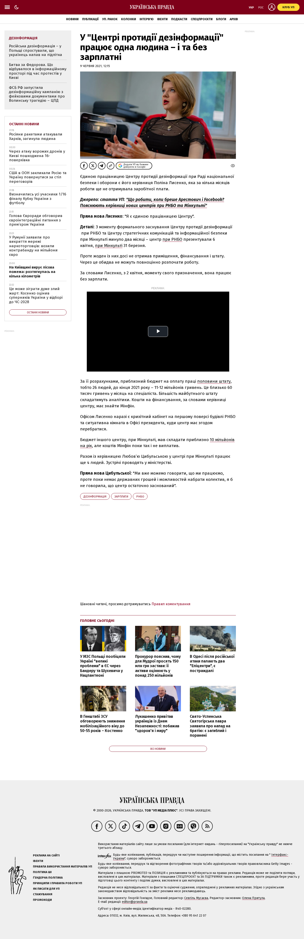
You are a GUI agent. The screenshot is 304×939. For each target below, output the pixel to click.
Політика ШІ (42, 872)
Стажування (42, 894)
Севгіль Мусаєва (196, 898)
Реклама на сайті (46, 855)
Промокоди (42, 899)
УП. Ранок (110, 19)
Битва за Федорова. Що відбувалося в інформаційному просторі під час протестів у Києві (37, 71)
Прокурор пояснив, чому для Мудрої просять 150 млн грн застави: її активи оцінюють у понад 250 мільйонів (158, 666)
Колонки (128, 19)
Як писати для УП (46, 888)
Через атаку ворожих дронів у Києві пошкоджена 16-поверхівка (37, 155)
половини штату (214, 381)
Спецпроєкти (202, 19)
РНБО (140, 496)
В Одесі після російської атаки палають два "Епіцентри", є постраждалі (212, 663)
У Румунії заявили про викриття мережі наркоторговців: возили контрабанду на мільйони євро (33, 246)
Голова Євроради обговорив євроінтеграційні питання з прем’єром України (35, 220)
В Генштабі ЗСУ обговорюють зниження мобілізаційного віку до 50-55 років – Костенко (102, 723)
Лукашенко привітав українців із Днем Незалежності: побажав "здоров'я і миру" (157, 723)
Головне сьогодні (97, 621)
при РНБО (172, 239)
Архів (234, 19)
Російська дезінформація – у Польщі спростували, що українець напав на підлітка (35, 50)
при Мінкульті (108, 245)
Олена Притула (253, 898)
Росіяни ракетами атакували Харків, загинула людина (35, 136)
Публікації (90, 19)
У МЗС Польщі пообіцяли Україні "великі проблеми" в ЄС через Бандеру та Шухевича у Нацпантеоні (103, 666)
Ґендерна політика (48, 877)
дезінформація (94, 496)
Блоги (221, 19)
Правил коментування (171, 604)
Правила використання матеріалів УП (62, 866)
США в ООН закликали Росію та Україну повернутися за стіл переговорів (38, 177)
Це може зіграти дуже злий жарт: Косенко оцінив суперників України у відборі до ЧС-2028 (36, 295)
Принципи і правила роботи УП (57, 883)
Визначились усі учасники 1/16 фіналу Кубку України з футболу (37, 198)
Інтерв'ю (147, 19)
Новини (72, 19)
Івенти (162, 19)
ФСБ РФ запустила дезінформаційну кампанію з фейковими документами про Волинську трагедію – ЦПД (37, 94)
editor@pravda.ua (134, 902)
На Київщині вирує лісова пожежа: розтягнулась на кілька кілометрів (32, 271)
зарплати (121, 496)
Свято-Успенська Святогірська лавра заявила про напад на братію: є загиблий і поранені (210, 726)
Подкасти (179, 19)
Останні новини (24, 124)
